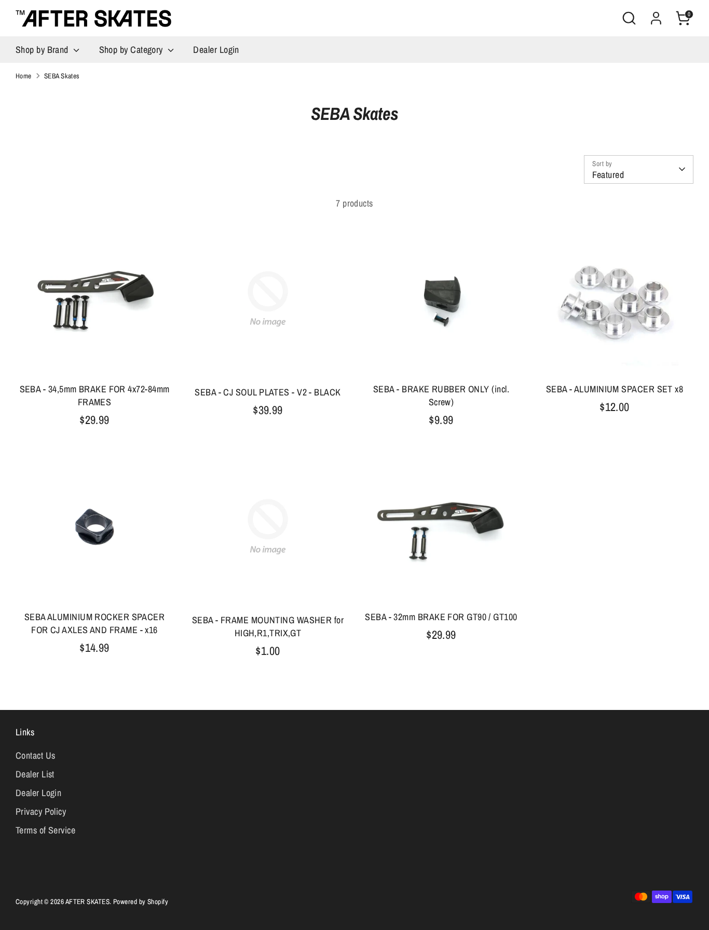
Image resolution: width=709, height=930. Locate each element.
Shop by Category (132, 49)
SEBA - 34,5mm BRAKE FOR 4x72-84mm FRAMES (95, 395)
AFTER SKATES (87, 901)
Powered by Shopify (140, 901)
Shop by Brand (43, 49)
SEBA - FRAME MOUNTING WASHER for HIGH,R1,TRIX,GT (268, 626)
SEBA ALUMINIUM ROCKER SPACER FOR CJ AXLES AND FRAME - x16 (94, 623)
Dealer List (35, 774)
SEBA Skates (62, 75)
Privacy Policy (41, 811)
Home (24, 75)
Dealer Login (216, 49)
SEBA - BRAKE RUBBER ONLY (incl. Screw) (441, 395)
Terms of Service (45, 830)
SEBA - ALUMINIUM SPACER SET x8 (615, 388)
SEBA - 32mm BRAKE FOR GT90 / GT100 (441, 616)
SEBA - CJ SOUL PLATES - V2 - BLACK (267, 392)
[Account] (656, 18)
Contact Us (36, 755)
